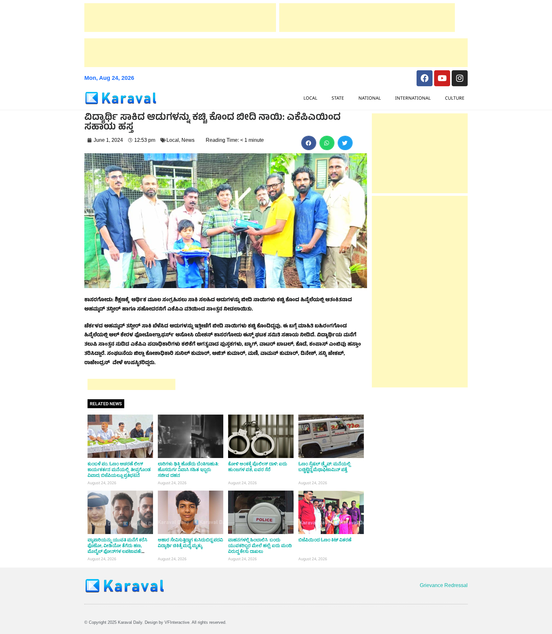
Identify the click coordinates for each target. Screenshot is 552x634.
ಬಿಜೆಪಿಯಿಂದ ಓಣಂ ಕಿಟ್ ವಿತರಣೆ (324, 540)
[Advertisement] (180, 17)
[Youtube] (442, 78)
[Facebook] (425, 78)
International (413, 98)
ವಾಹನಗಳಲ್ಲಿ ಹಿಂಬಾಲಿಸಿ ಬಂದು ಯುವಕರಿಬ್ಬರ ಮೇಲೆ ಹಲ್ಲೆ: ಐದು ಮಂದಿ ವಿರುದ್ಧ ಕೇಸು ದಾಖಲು (260, 546)
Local (310, 98)
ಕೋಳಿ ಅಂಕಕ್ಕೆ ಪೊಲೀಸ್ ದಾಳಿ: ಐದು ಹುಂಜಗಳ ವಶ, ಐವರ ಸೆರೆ (257, 467)
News (188, 140)
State (338, 98)
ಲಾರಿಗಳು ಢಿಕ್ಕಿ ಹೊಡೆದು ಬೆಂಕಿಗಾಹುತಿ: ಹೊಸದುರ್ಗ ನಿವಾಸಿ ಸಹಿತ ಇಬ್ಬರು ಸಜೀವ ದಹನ (188, 470)
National (369, 98)
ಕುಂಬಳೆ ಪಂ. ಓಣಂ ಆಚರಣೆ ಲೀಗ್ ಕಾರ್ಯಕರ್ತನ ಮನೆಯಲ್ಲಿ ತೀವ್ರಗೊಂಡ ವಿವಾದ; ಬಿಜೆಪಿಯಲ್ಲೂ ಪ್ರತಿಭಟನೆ (119, 470)
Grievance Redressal (444, 585)
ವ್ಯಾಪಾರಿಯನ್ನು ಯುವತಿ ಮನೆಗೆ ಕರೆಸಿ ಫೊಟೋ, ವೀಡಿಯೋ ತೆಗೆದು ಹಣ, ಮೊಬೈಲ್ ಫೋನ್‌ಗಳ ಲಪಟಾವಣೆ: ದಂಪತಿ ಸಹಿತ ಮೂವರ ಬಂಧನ (117, 549)
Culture (454, 98)
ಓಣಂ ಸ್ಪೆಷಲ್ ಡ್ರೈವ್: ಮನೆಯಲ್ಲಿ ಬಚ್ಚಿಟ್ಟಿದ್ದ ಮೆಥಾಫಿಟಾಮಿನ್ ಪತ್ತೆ (324, 467)
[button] (308, 143)
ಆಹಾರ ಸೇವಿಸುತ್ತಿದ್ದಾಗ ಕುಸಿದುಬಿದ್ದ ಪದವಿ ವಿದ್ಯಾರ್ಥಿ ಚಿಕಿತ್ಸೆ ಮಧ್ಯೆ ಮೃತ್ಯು (190, 543)
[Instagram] (460, 78)
